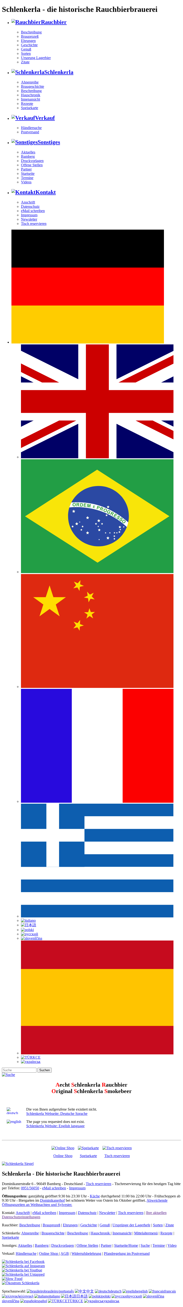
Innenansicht (30, 99)
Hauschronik (30, 95)
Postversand (30, 132)
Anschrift (28, 202)
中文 (90, 1291)
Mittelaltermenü (146, 1233)
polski (106, 1296)
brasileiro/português (59, 1291)
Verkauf (45, 118)
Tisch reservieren (33, 224)
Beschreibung (31, 32)
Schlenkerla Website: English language (55, 1126)
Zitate (25, 62)
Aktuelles (28, 152)
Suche (145, 1245)
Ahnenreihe (30, 82)
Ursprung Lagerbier (36, 58)
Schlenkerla (58, 72)
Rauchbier (54, 22)
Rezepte (27, 104)
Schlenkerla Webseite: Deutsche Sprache (56, 1114)
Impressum (29, 215)
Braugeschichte (32, 86)
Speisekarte (29, 108)
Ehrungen (28, 41)
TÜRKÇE (75, 1301)
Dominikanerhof (52, 1200)
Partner (26, 169)
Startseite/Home (126, 1245)
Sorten (26, 53)
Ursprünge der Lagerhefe (131, 1225)
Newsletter (29, 219)
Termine (27, 178)
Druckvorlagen (32, 161)
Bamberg (28, 156)
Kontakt (46, 192)
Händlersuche (31, 128)
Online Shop (62, 1156)
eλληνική (26, 1296)
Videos (26, 182)
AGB (65, 1253)
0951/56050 (30, 1188)
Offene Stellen (32, 165)
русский (135, 1296)
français (170, 1291)
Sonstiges (49, 142)
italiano (54, 1296)
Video (172, 1245)
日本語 (82, 1296)
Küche (95, 1196)
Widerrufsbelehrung (86, 1253)
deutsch (116, 1291)
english (142, 1291)
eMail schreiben (33, 211)
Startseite (28, 173)
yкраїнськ (111, 1301)
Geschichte (29, 45)
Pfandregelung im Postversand (127, 1253)
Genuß (26, 49)
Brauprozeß (30, 36)
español (41, 1301)
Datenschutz (30, 206)
